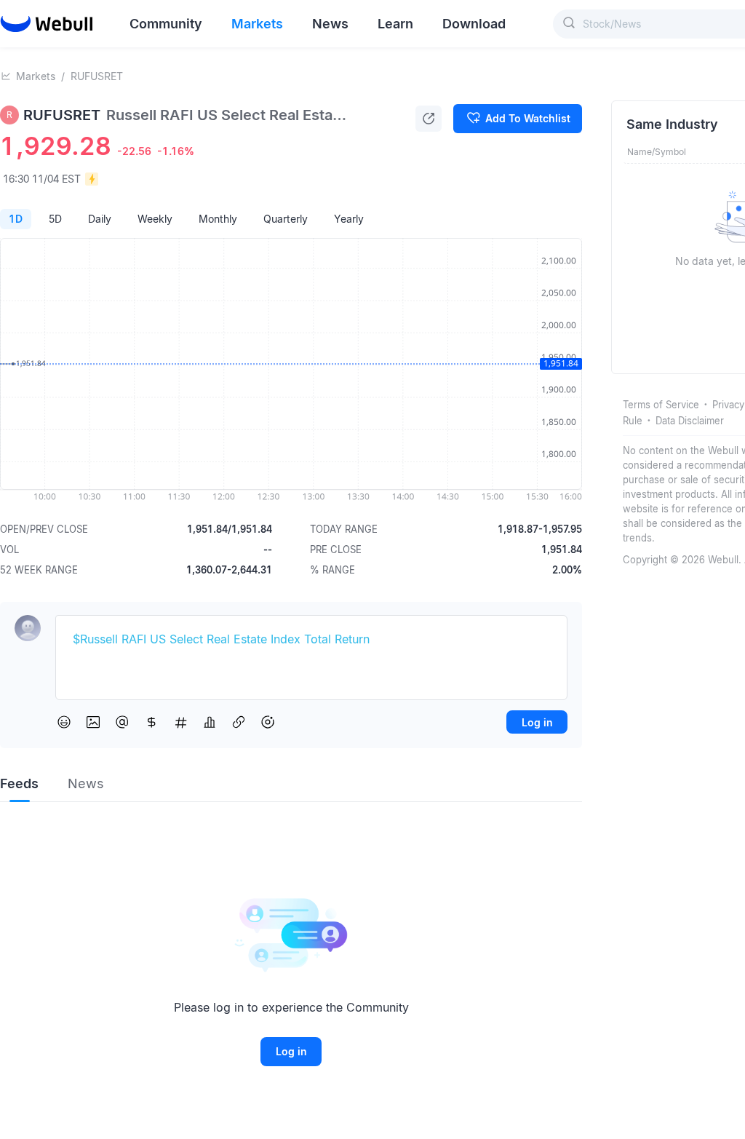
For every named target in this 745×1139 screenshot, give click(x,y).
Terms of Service (661, 404)
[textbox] (311, 639)
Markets (35, 76)
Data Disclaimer (690, 420)
